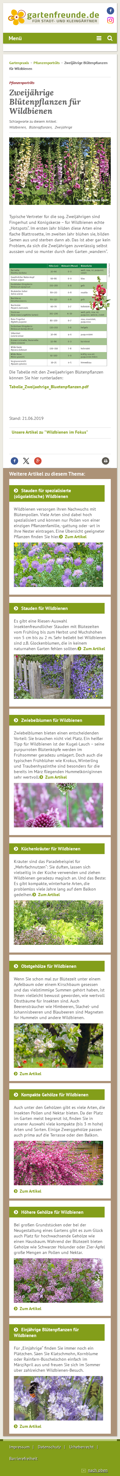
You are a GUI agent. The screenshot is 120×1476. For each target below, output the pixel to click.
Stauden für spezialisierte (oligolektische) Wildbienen (42, 493)
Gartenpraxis (19, 62)
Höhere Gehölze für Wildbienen (52, 1212)
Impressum (19, 1447)
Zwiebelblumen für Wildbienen (51, 720)
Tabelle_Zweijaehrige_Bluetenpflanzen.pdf (49, 386)
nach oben (98, 1470)
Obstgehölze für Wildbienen (48, 966)
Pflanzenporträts (47, 62)
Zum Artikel (75, 536)
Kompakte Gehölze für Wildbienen (54, 1095)
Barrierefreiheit (23, 1458)
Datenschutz (49, 1447)
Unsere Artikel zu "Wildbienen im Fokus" (50, 432)
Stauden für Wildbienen (44, 608)
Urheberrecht (81, 1447)
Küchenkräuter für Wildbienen (50, 849)
